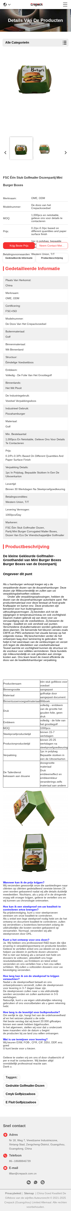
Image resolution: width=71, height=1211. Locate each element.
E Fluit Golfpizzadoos (21, 1102)
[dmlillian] (42, 1183)
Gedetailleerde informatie (19, 258)
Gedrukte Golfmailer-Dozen (25, 1085)
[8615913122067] (35, 1183)
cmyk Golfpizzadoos (20, 1094)
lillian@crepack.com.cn (23, 1173)
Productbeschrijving (52, 258)
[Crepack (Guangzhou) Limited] (37, 4)
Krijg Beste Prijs (19, 245)
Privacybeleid (13, 1193)
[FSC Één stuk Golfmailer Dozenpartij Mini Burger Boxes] (35, 95)
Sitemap (29, 1193)
